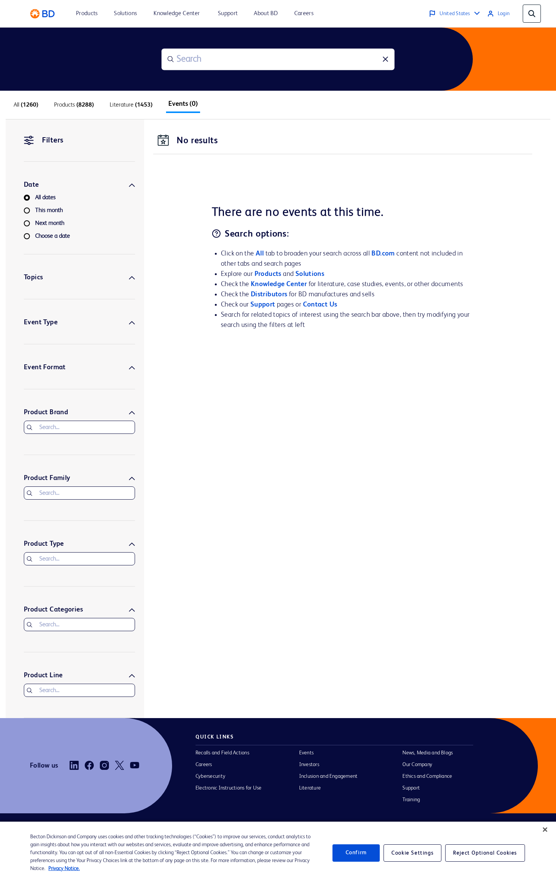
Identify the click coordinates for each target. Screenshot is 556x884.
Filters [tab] (53, 140)
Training (411, 799)
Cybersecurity (210, 776)
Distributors (269, 294)
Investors (309, 764)
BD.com (382, 253)
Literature (310, 788)
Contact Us (320, 304)
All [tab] (26, 105)
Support (262, 304)
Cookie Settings (412, 853)
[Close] (545, 829)
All (260, 253)
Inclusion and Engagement (328, 776)
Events (306, 753)
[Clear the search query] (385, 59)
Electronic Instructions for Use (228, 788)
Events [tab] (183, 104)
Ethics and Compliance (427, 776)
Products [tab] (74, 105)
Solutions (310, 274)
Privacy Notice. (64, 868)
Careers (204, 764)
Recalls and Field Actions (222, 753)
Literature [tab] (131, 105)
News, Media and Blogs (427, 753)
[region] (278, 853)
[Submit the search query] (170, 59)
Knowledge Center (279, 284)
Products (268, 274)
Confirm (356, 852)
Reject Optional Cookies (485, 853)
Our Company (417, 764)
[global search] (532, 14)
